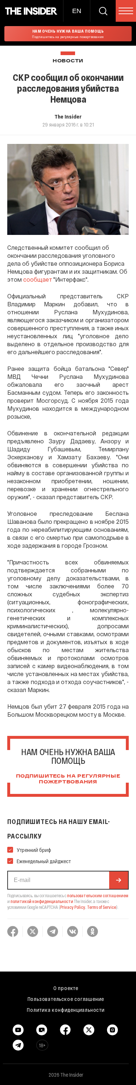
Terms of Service (101, 907)
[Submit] (118, 880)
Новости (68, 61)
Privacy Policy (72, 907)
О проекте (65, 988)
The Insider (68, 116)
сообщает (37, 279)
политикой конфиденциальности (42, 901)
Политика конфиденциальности (66, 1009)
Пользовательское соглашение (66, 998)
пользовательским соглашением (97, 895)
